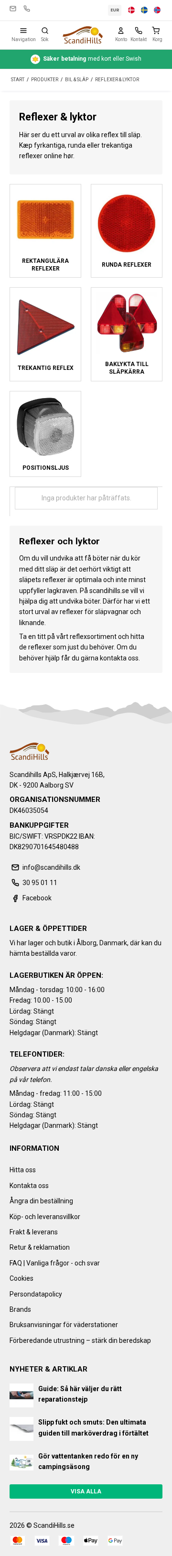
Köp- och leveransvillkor (45, 1217)
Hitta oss (23, 1170)
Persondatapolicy (36, 1294)
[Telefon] (138, 30)
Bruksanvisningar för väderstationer (64, 1325)
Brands (20, 1309)
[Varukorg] (157, 30)
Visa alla (86, 1491)
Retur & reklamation (40, 1247)
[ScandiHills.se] (82, 34)
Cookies (21, 1278)
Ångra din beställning (41, 1201)
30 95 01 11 (26, 8)
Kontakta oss (29, 1185)
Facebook (37, 898)
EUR (114, 10)
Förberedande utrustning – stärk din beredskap (80, 1340)
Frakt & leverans (34, 1232)
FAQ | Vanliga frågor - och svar (55, 1263)
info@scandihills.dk (13, 8)
